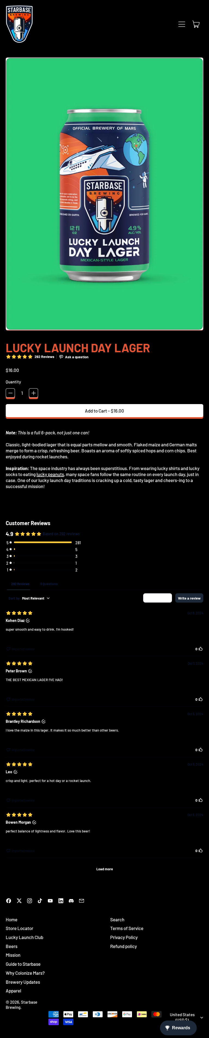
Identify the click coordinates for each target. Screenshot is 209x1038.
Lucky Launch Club (24, 937)
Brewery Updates (23, 982)
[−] (10, 393)
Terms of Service (126, 928)
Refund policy (123, 946)
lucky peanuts (50, 474)
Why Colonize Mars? (25, 973)
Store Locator (19, 928)
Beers (11, 946)
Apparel (13, 990)
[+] (33, 393)
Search (117, 919)
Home (11, 919)
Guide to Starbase (23, 964)
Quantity (13, 381)
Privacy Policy (124, 937)
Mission (13, 955)
